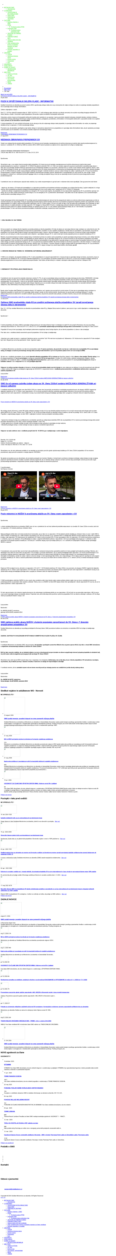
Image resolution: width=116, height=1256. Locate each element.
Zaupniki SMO (5, 1175)
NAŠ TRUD (7, 90)
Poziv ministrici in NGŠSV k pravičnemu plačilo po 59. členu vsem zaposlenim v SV (25, 402)
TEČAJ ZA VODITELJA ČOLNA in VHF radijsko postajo (21, 1123)
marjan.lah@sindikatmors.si (13, 1189)
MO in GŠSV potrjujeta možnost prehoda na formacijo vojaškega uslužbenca (28, 739)
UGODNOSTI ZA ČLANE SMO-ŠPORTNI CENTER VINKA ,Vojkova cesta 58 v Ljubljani (30, 783)
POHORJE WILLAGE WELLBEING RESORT (17, 1099)
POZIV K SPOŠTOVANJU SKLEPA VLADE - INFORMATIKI (27, 101)
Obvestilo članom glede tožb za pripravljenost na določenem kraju (22, 835)
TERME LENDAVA (9, 1111)
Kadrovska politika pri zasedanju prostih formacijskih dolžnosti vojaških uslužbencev (31, 761)
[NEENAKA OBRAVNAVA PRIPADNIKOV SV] (14, 134)
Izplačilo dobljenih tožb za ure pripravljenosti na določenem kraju (21, 818)
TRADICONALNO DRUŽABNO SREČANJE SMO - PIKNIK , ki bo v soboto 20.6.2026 (26, 1021)
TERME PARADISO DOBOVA (12, 1076)
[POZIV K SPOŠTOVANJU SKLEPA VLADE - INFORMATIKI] (18, 96)
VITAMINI (7, 1065)
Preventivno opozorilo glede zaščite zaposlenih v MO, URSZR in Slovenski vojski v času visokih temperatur (35, 992)
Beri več (57, 821)
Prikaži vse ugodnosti (7, 1143)
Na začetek (7, 88)
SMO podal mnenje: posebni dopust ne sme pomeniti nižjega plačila (29, 719)
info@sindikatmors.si (16, 1161)
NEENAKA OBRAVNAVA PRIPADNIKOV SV (20, 139)
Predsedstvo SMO (6, 1172)
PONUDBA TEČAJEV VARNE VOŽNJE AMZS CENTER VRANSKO (23, 1088)
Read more (4, 132)
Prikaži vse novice (6, 795)
